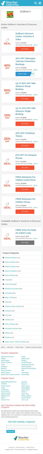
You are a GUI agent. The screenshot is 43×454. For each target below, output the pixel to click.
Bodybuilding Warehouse (8, 382)
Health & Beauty (10, 266)
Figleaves (24, 384)
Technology (8, 293)
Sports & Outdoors (11, 271)
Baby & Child (9, 297)
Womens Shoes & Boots (13, 306)
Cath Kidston (5, 390)
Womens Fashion (10, 257)
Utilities (7, 333)
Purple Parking (5, 392)
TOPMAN (4, 384)
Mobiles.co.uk (5, 396)
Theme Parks (19, 347)
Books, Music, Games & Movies (15, 342)
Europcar (24, 382)
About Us (11, 447)
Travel (7, 280)
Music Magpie (26, 388)
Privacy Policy (20, 447)
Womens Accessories (12, 288)
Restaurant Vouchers (11, 328)
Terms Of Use (30, 447)
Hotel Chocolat (5, 394)
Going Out (8, 311)
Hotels (23, 356)
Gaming (24, 360)
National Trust (5, 400)
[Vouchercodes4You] (21, 438)
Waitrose (24, 392)
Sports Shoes (26, 390)
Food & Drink (9, 284)
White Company (26, 396)
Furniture (8, 319)
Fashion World (26, 398)
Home (3, 347)
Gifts (6, 302)
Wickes (3, 398)
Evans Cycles (26, 386)
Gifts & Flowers (10, 324)
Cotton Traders (5, 386)
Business (8, 337)
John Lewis (25, 400)
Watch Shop (25, 394)
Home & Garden (10, 262)
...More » (35, 45)
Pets (6, 315)
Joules (3, 388)
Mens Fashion (9, 275)
